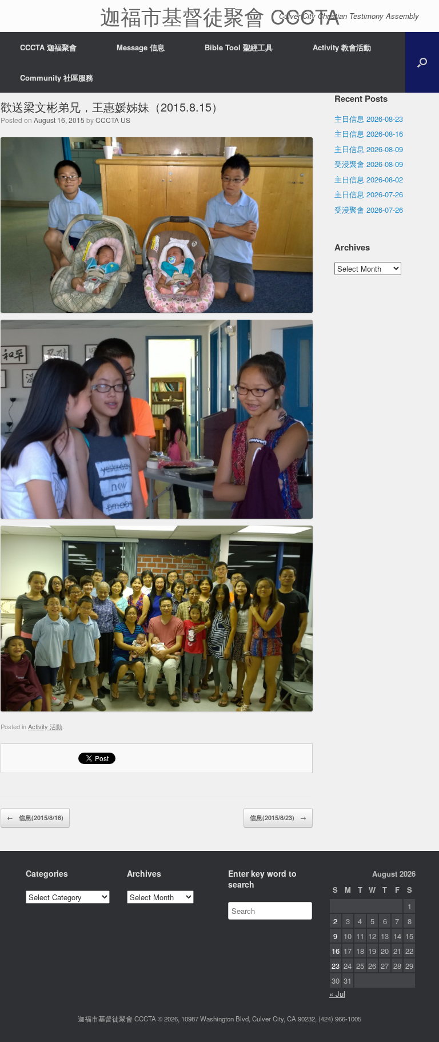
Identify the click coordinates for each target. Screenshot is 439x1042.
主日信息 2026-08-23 (368, 118)
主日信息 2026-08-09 (368, 149)
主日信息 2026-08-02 (368, 179)
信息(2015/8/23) (278, 817)
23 (336, 965)
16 (336, 950)
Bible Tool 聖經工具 (239, 47)
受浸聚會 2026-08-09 (368, 163)
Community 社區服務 (56, 77)
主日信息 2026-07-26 (368, 194)
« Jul (337, 993)
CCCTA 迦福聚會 (48, 47)
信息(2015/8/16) (35, 817)
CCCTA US (112, 120)
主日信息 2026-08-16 (368, 133)
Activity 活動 (45, 726)
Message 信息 (141, 47)
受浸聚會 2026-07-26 (368, 209)
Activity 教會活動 (342, 47)
